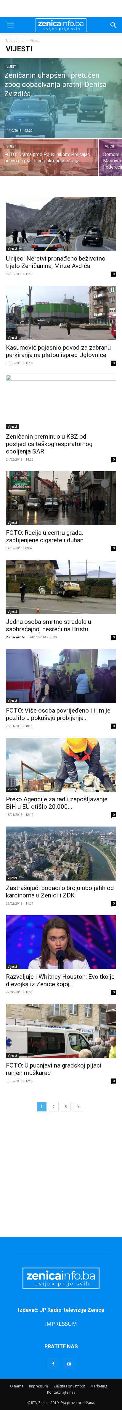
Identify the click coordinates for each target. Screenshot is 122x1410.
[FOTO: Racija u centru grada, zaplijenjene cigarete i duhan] (61, 498)
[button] (10, 25)
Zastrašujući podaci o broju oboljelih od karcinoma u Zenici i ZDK (60, 891)
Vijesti (12, 66)
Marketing (99, 1386)
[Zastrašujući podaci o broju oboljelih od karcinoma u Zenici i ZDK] (61, 854)
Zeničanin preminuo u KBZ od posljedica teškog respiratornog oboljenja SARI (49, 444)
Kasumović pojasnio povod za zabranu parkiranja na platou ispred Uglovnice (58, 351)
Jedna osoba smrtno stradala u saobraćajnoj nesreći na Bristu (48, 625)
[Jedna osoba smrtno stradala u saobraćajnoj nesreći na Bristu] (61, 587)
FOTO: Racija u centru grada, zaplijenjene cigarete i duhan (45, 536)
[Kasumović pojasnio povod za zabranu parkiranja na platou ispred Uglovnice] (61, 313)
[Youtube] (69, 1364)
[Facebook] (53, 1364)
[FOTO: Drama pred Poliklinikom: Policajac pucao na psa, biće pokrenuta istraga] (49, 163)
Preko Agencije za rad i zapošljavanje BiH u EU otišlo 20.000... (56, 803)
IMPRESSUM (61, 1323)
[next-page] (78, 1106)
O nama (16, 1386)
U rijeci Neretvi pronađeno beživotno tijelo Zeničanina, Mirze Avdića (55, 262)
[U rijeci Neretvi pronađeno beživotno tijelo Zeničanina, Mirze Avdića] (61, 224)
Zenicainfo (15, 637)
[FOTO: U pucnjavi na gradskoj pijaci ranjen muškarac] (61, 1031)
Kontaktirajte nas (61, 1392)
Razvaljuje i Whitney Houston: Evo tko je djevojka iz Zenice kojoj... (60, 980)
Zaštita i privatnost (69, 1386)
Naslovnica (15, 40)
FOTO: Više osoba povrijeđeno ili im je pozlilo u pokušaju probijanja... (58, 714)
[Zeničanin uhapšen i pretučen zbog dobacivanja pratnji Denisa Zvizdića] (61, 98)
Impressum (38, 1386)
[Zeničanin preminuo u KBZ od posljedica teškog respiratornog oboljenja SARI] (61, 402)
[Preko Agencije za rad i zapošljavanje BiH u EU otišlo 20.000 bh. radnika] (61, 765)
